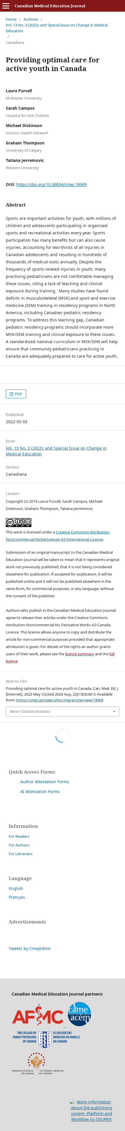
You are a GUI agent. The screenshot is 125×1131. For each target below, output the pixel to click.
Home (11, 19)
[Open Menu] (6, 6)
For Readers (19, 836)
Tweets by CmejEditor (30, 948)
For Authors (19, 845)
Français (17, 897)
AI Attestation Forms (40, 791)
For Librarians (21, 853)
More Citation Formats (30, 711)
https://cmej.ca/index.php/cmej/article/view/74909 (59, 700)
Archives (31, 19)
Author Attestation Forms (44, 781)
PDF (18, 394)
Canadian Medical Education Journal (50, 5)
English (16, 888)
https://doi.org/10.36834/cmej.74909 (51, 184)
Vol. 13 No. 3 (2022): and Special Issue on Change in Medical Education (57, 27)
